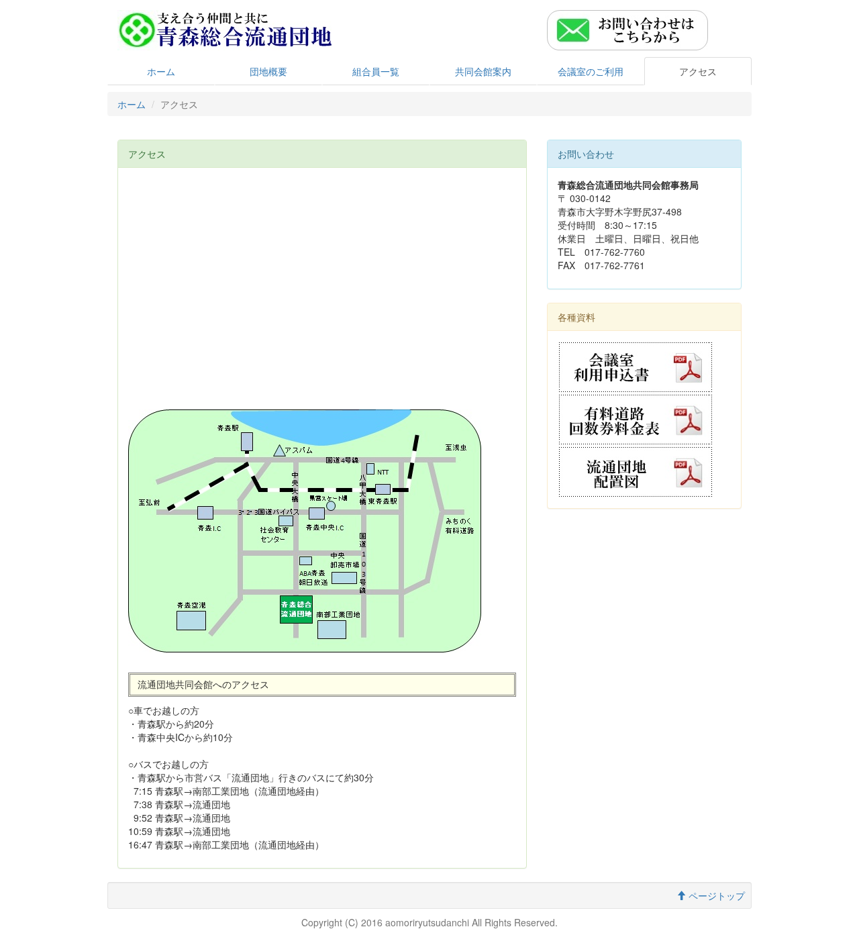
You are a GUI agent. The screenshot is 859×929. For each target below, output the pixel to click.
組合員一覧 (375, 71)
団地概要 (268, 71)
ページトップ (715, 895)
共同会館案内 (483, 71)
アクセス (698, 71)
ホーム (161, 71)
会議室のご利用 (590, 71)
